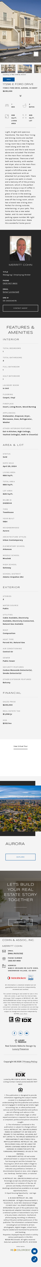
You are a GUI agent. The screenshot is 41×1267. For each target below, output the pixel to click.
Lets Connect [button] (20, 922)
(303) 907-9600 (10, 283)
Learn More (23, 1013)
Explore (21, 857)
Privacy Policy (30, 1061)
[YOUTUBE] (26, 1033)
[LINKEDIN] (20, 1033)
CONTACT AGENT (20, 308)
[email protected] (23, 1082)
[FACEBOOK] (14, 1033)
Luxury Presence (20, 1049)
